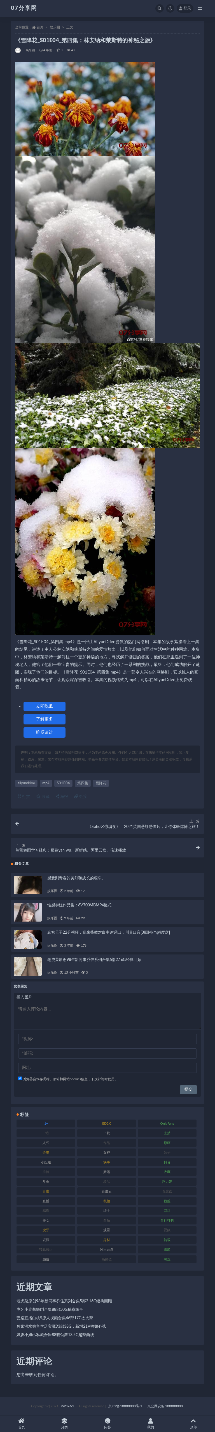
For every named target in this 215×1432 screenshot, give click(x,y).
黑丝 (167, 1259)
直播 (46, 1201)
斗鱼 (46, 1181)
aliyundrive (26, 783)
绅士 (106, 1210)
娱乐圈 (55, 27)
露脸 (167, 1249)
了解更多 (44, 719)
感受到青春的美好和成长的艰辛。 (76, 878)
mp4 (46, 783)
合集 (46, 1152)
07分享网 (24, 8)
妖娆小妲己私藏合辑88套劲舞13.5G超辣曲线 (55, 1335)
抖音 (167, 1162)
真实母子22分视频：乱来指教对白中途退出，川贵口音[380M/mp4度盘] (108, 933)
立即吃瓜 (44, 706)
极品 (106, 1181)
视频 (167, 1230)
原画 (167, 1143)
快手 (106, 1162)
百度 (46, 1191)
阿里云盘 (106, 1249)
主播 (167, 1133)
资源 (46, 1240)
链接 (82, 797)
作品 (106, 1143)
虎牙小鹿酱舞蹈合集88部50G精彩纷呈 (50, 1310)
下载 (106, 1133)
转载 (167, 1240)
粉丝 (167, 1201)
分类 (64, 1427)
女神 (106, 1152)
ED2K (106, 1123)
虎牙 (46, 1230)
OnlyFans (167, 1123)
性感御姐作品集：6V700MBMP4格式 (79, 905)
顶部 (193, 1427)
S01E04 (63, 783)
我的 (150, 1427)
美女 (46, 1220)
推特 (46, 1172)
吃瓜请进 (44, 732)
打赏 (25, 797)
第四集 (82, 783)
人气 (46, 1143)
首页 (40, 27)
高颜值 (107, 1259)
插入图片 (24, 997)
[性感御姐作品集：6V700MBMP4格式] (28, 912)
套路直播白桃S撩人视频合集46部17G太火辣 (55, 1318)
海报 (63, 797)
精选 (46, 1210)
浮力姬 (167, 1181)
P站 (46, 1133)
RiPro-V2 (67, 1406)
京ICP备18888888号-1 (125, 1406)
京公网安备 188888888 (165, 1406)
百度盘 (167, 1191)
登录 (187, 8)
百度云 (107, 1191)
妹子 (167, 1152)
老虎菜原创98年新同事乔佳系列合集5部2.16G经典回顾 (94, 960)
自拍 (106, 1220)
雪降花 (100, 783)
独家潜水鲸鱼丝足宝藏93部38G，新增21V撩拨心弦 (61, 1327)
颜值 (46, 1259)
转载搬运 (46, 1249)
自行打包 (167, 1220)
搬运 (106, 1172)
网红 (167, 1210)
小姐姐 (46, 1162)
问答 (107, 1427)
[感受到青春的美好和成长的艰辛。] (28, 885)
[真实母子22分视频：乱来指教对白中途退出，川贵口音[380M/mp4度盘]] (28, 939)
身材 (106, 1240)
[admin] (18, 50)
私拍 (106, 1201)
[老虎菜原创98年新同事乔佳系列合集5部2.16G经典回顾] (28, 966)
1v (46, 1123)
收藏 (45, 797)
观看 (106, 1230)
